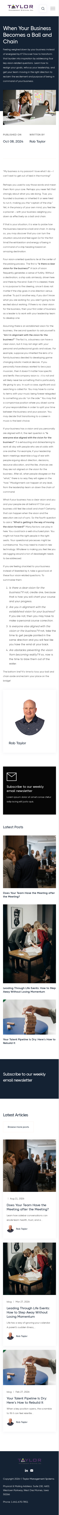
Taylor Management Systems (38, 1478)
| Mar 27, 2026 (29, 1319)
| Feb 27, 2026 (29, 1406)
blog (9, 1301)
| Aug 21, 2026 (28, 1213)
